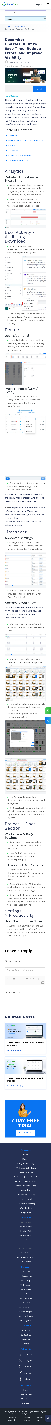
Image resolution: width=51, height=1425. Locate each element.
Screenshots (25, 1190)
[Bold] (7, 978)
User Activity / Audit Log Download (26, 140)
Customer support (25, 1257)
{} (37, 979)
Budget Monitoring (25, 1163)
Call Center (26, 1262)
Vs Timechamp (26, 1316)
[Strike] (17, 978)
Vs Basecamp (26, 1276)
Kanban (25, 1159)
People (12, 145)
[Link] (33, 978)
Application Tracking (25, 1195)
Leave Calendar (26, 1172)
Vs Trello (26, 1303)
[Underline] (14, 978)
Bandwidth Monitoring (26, 1186)
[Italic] (10, 978)
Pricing (26, 1344)
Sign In (39, 5)
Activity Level (26, 1199)
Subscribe (39, 89)
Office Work (25, 1235)
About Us (26, 1330)
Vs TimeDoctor (26, 1307)
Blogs (7, 27)
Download (25, 1339)
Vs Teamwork (26, 1298)
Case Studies (26, 1394)
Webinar (26, 1403)
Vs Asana (26, 1271)
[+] (39, 979)
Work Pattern (26, 1208)
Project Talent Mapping (26, 1181)
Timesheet (13, 150)
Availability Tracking (26, 1203)
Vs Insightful (25, 1320)
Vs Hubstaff (25, 1285)
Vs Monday (26, 1289)
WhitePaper (26, 1399)
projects (26, 1154)
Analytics (13, 135)
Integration (26, 1212)
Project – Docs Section (20, 155)
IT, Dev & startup (26, 1253)
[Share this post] (48, 1418)
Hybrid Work (25, 1231)
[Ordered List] (20, 978)
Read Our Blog (14, 1050)
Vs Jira (26, 1294)
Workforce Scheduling (26, 1168)
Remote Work (26, 1226)
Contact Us (26, 1335)
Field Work (26, 1240)
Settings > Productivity (19, 160)
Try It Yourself (25, 1133)
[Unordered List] (23, 978)
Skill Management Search (25, 1177)
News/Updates (20, 27)
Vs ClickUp (25, 1280)
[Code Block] (30, 978)
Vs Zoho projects (26, 1312)
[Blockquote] (27, 978)
